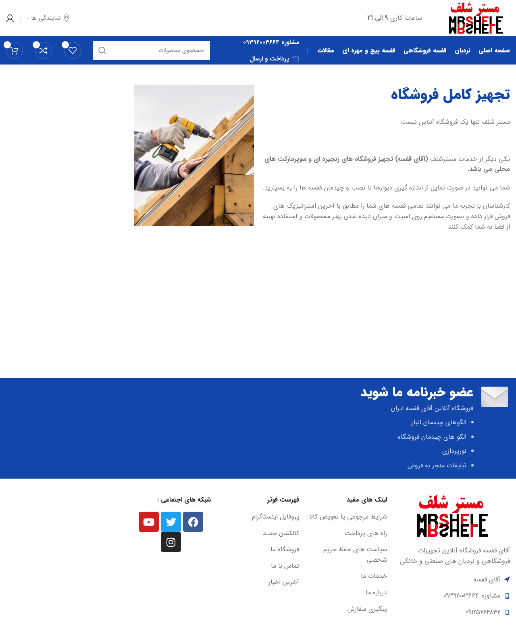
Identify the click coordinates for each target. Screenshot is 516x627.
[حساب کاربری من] (10, 18)
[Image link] (452, 516)
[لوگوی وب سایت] (476, 18)
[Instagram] (171, 542)
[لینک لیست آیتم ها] (347, 517)
